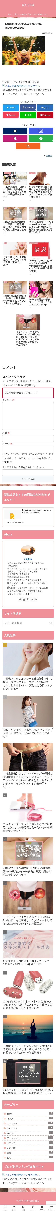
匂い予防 (29, 1147)
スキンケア (29, 1123)
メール (7, 443)
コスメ (29, 1118)
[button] (50, 618)
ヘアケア (29, 1142)
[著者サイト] (15, 131)
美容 (29, 1152)
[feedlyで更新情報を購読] (32, 599)
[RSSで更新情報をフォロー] (28, 146)
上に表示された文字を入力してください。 (24, 467)
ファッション (29, 1137)
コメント (8, 400)
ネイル (29, 1133)
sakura (28, 559)
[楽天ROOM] (15, 138)
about (29, 1113)
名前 (6, 433)
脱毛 (29, 1157)
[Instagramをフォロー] (41, 131)
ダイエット (29, 1128)
